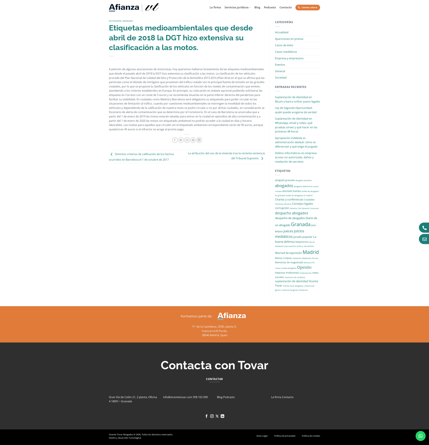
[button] (421, 436)
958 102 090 (200, 397)
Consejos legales (302, 204)
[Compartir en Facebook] (175, 140)
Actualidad (115, 21)
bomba (297, 191)
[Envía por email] (187, 140)
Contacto (286, 7)
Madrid (311, 252)
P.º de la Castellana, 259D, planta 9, (214, 326)
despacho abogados (291, 213)
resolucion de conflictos (295, 277)
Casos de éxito (284, 45)
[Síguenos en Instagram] (212, 416)
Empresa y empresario (289, 58)
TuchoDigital (135, 437)
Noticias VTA (309, 262)
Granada (301, 224)
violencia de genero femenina (295, 290)
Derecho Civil (295, 208)
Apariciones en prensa (289, 39)
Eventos (280, 64)
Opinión (304, 267)
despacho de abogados (290, 218)
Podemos (280, 272)
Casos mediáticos (286, 52)
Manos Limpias (283, 258)
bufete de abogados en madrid (299, 195)
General (280, 71)
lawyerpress (302, 241)
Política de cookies (311, 435)
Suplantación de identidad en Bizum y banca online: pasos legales (297, 99)
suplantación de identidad (291, 281)
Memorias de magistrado (289, 262)
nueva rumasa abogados (285, 268)
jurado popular (303, 237)
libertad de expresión (288, 253)
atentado (287, 191)
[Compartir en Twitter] (181, 140)
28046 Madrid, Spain (214, 335)
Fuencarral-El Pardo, (214, 331)
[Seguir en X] (217, 416)
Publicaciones (306, 273)
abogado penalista (303, 180)
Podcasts (270, 7)
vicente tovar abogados (293, 286)
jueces (288, 231)
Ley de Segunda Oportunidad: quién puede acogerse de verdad (296, 110)
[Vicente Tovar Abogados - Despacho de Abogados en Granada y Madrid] (134, 7)
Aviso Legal (261, 435)
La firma (215, 7)
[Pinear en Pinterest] (193, 140)
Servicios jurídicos (237, 7)
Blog (257, 7)
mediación (297, 258)
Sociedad (128, 21)
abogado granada (285, 180)
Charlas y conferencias (289, 199)
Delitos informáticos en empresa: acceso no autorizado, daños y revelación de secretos (296, 157)
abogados (284, 185)
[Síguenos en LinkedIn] (222, 416)
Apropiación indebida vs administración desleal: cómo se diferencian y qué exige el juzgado (296, 142)
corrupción (282, 208)
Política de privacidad (284, 435)
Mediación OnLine (310, 258)
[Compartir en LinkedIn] (199, 140)
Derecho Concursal (310, 208)
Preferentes (292, 272)
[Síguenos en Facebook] (206, 416)
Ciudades (309, 199)
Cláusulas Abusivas (283, 204)
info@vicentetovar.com (177, 397)
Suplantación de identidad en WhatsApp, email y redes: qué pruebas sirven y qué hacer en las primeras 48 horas (296, 125)
